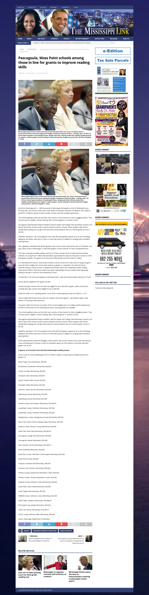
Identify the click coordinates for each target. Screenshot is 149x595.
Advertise (65, 7)
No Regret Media (46, 590)
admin (23, 73)
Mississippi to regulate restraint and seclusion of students (55, 574)
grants (26, 531)
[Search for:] (120, 43)
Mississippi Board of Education (45, 531)
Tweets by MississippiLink (104, 288)
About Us (21, 7)
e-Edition (43, 7)
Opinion (54, 39)
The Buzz (41, 39)
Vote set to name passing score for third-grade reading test (29, 574)
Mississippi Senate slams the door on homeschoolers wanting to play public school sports (80, 576)
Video (76, 7)
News (29, 39)
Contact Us (32, 7)
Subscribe (53, 7)
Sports (66, 39)
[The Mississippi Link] (74, 35)
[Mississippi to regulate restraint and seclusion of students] (55, 562)
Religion (113, 39)
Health (126, 39)
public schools (66, 531)
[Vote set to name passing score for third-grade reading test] (30, 562)
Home (20, 39)
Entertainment (82, 39)
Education (99, 39)
